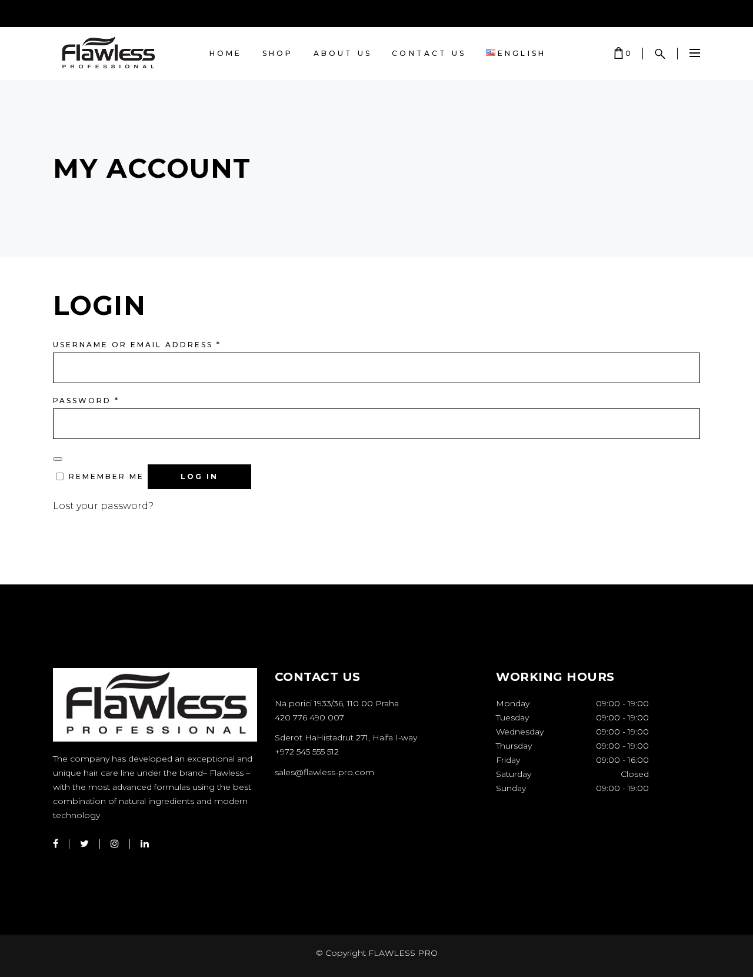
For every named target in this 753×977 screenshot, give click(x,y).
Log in (199, 476)
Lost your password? (103, 505)
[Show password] (57, 459)
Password (86, 400)
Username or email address (137, 344)
